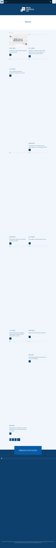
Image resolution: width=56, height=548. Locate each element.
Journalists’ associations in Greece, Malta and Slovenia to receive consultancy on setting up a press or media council (37, 52)
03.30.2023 (12, 237)
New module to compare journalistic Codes (37, 239)
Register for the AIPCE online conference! (37, 332)
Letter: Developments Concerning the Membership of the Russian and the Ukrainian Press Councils (16, 334)
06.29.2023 (32, 143)
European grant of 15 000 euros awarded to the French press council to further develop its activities (18, 429)
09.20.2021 (32, 330)
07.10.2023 (12, 69)
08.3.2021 (31, 354)
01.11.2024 (32, 48)
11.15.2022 (12, 330)
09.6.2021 (12, 425)
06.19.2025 (12, 48)
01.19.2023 (32, 237)
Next (18, 439)
